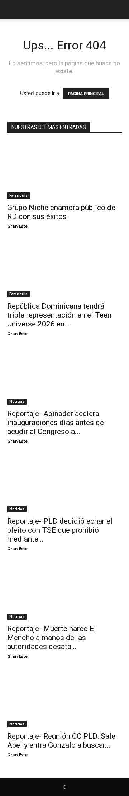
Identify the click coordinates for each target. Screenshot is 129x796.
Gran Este (17, 226)
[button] (12, 9)
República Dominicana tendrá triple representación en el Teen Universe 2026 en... (59, 315)
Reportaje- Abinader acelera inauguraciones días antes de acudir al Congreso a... (55, 422)
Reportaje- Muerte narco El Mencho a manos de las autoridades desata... (51, 637)
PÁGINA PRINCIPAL (86, 93)
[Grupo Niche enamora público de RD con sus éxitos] (64, 170)
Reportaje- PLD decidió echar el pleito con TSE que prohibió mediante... (60, 530)
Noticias (16, 401)
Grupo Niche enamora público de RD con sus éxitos (61, 212)
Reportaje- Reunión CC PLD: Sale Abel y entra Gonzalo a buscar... (61, 740)
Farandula (18, 195)
